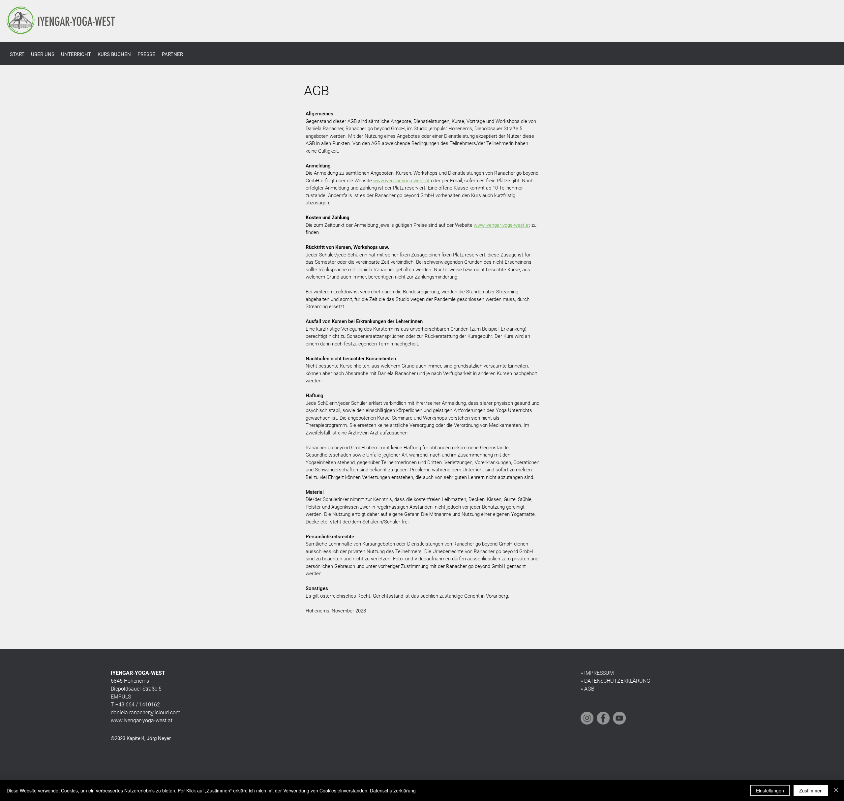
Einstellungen (770, 790)
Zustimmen (811, 790)
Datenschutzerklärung (393, 790)
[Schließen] (836, 790)
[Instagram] (587, 718)
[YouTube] (619, 718)
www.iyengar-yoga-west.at (401, 181)
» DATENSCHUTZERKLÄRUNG (615, 681)
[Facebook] (603, 718)
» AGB (587, 689)
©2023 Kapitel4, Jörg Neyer (141, 738)
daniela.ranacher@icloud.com (145, 712)
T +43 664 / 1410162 (135, 704)
